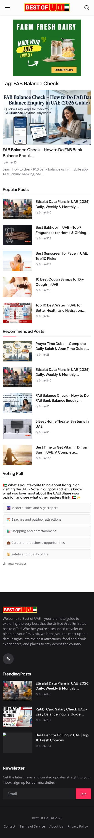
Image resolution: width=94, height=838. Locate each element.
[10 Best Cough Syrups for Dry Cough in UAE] (17, 287)
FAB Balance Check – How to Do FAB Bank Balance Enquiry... (62, 398)
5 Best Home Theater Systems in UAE (62, 424)
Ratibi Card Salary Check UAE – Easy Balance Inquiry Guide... (61, 711)
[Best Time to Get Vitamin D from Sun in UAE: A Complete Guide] (17, 455)
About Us (56, 826)
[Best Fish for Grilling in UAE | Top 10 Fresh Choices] (17, 743)
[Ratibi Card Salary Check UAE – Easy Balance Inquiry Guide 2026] (17, 717)
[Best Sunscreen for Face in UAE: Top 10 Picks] (17, 261)
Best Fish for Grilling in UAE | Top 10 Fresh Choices (62, 737)
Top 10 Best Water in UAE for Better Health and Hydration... (60, 307)
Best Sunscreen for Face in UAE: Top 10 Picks (62, 256)
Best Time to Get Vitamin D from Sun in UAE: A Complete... (62, 449)
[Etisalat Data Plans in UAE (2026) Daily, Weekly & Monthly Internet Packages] (17, 209)
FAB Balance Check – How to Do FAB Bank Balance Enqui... (42, 152)
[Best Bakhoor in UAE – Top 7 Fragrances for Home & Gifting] (17, 235)
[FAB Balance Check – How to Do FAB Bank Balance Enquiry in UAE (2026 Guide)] (47, 117)
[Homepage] (47, 7)
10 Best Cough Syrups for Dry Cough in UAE (60, 281)
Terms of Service (32, 826)
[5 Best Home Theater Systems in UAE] (17, 429)
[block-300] (47, 48)
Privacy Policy (78, 826)
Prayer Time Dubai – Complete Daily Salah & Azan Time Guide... (62, 346)
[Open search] (86, 7)
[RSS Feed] (8, 658)
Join (83, 794)
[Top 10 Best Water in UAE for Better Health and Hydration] (17, 313)
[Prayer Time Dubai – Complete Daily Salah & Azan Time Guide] (17, 351)
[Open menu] (7, 7)
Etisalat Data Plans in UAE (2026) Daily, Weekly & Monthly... (62, 204)
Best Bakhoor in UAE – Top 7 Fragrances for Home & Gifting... (63, 230)
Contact (9, 826)
